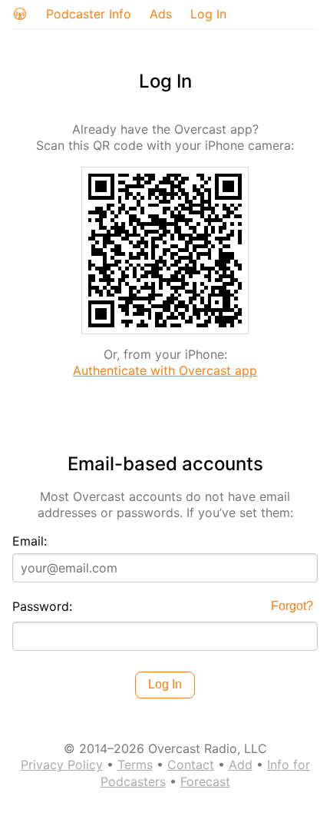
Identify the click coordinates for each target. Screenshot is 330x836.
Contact (190, 764)
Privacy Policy (62, 764)
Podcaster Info (88, 14)
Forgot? (292, 605)
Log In (208, 14)
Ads (161, 14)
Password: (42, 606)
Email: (29, 541)
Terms (135, 764)
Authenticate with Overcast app (165, 370)
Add (240, 764)
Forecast (205, 781)
